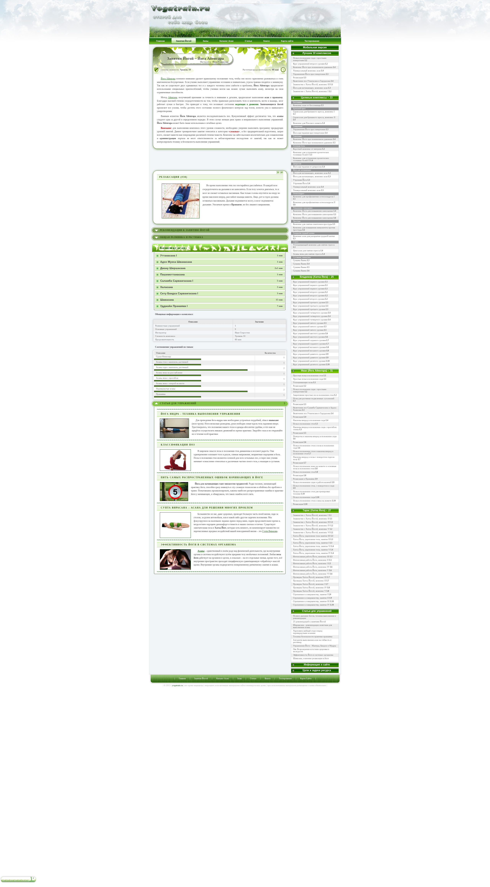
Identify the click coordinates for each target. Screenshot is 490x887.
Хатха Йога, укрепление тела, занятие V (312, 549)
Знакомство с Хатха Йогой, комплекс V (311, 529)
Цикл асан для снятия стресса (307, 250)
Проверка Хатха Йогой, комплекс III (310, 577)
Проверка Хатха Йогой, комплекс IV (310, 587)
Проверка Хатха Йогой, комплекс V (309, 591)
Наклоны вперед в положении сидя (309, 420)
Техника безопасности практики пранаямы (312, 636)
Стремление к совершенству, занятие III (311, 601)
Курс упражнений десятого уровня (309, 361)
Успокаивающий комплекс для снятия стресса (314, 245)
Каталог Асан (222, 678)
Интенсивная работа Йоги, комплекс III (311, 556)
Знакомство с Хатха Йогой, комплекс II (311, 518)
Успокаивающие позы (303, 382)
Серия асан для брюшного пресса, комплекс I (314, 111)
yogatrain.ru (177, 685)
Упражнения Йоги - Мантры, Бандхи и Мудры (314, 646)
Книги (267, 678)
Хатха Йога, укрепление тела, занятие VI (312, 546)
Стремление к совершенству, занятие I (310, 594)
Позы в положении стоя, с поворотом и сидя (313, 486)
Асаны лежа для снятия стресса (307, 254)
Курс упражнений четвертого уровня (310, 313)
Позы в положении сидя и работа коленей (312, 482)
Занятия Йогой (201, 678)
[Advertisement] (220, 159)
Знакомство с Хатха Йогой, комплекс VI (311, 532)
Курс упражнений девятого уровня (309, 354)
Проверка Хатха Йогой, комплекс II (309, 580)
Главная (182, 678)
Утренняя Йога (300, 180)
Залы (239, 678)
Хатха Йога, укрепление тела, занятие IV (312, 553)
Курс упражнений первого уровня (309, 282)
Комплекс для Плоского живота (307, 123)
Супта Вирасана (269, 531)
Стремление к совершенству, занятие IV (311, 605)
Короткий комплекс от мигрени (307, 149)
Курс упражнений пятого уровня (308, 323)
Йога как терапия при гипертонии (308, 133)
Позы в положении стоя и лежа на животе (312, 500)
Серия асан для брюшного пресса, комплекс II (314, 117)
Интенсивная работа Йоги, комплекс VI (311, 574)
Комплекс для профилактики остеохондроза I (314, 196)
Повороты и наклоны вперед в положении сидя (314, 436)
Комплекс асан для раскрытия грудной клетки (314, 236)
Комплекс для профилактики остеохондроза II (314, 202)
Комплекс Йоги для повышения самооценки (313, 211)
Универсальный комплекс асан (308, 70)
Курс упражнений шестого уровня (309, 333)
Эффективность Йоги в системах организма (313, 655)
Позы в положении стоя (304, 424)
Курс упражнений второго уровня (310, 64)
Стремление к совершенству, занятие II (311, 598)
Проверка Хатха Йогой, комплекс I (309, 584)
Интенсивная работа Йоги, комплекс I (310, 563)
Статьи (253, 678)
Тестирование (285, 678)
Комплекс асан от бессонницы (307, 105)
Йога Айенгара (168, 78)
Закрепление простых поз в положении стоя (313, 395)
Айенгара (172, 97)
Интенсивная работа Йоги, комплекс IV (311, 567)
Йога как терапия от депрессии (307, 167)
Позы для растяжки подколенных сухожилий (313, 398)
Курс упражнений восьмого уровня (309, 347)
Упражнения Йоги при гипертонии (310, 74)
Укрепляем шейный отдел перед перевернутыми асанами (307, 632)
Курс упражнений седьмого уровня (309, 340)
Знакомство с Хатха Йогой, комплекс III (313, 84)
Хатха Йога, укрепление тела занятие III (311, 536)
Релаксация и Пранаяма (303, 479)
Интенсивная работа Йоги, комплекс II (311, 560)
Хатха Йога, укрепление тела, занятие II (311, 539)
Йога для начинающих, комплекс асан (312, 88)
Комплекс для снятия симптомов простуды (312, 224)
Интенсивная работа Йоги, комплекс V (311, 570)
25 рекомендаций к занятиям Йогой (309, 621)
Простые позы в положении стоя (308, 375)
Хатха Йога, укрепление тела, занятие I (311, 543)
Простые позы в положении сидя (308, 379)
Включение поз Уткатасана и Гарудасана (313, 81)
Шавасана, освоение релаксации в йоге (311, 658)
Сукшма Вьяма (299, 260)
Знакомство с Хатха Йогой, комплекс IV (311, 525)
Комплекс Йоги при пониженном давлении (314, 67)
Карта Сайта (305, 678)
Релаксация (299, 77)
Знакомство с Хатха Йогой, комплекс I (312, 91)
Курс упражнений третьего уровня (309, 302)
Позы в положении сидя (304, 497)
